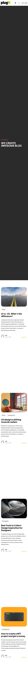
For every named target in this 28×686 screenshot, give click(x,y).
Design (3, 309)
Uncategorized (11, 415)
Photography (5, 521)
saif (6, 335)
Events (3, 415)
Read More (24, 337)
